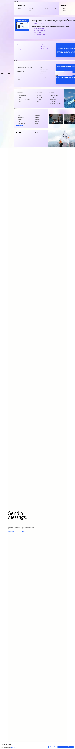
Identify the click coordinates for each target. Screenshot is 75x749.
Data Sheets (37, 117)
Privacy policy (13, 747)
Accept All (61, 746)
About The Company (22, 95)
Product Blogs (37, 115)
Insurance (41, 73)
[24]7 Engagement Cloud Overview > (41, 23)
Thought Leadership (21, 123)
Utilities (41, 83)
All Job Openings (21, 139)
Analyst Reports (21, 117)
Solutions (15, 60)
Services (15, 40)
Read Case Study (62, 70)
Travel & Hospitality (43, 75)
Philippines (39, 99)
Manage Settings (53, 746)
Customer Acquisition (22, 73)
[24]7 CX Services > (20, 44)
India (38, 101)
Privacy (64, 8)
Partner (20, 101)
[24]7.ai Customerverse (33, 8)
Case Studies (20, 119)
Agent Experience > (38, 32)
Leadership (20, 97)
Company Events (53, 101)
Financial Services (43, 71)
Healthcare (41, 81)
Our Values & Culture (22, 137)
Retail (41, 67)
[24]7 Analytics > (43, 46)
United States (37, 135)
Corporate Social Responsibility (24, 99)
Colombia (36, 141)
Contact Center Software (22, 77)
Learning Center (38, 121)
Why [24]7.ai (16, 1)
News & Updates (53, 99)
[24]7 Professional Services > (45, 48)
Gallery (19, 141)
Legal (64, 12)
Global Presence (39, 95)
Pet (40, 85)
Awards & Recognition (22, 10)
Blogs (19, 115)
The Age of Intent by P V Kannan (55, 103)
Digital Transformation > (45, 44)
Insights (15, 108)
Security (64, 10)
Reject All (69, 746)
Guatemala (37, 143)
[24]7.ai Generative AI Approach (50, 8)
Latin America (39, 97)
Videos (19, 121)
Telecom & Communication (44, 69)
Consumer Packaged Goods (44, 77)
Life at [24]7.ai (20, 135)
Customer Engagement (22, 79)
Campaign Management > (39, 28)
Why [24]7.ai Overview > (21, 5)
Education (41, 79)
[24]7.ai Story (31, 10)
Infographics (37, 123)
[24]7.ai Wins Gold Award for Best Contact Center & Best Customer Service (57, 121)
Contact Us (52, 97)
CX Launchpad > (19, 49)
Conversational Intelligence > (40, 34)
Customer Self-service (22, 75)
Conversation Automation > (39, 30)
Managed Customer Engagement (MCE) (25, 67)
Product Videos (37, 119)
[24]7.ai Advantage (21, 8)
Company (15, 87)
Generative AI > (37, 36)
